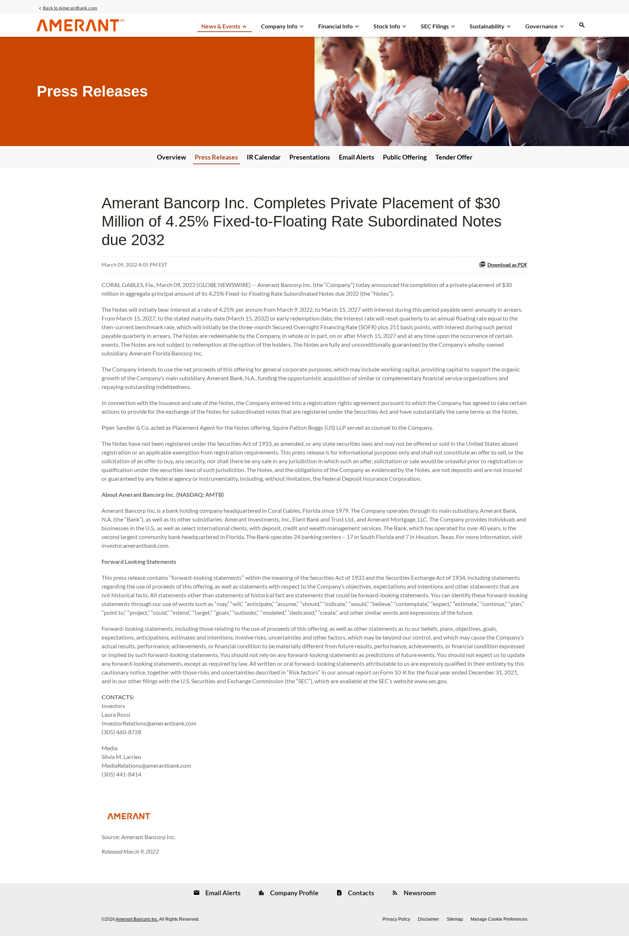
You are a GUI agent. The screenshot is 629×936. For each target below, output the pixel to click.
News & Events (220, 26)
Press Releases (216, 157)
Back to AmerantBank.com (70, 7)
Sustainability (487, 26)
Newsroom (419, 893)
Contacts (360, 893)
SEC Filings (435, 26)
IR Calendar (264, 157)
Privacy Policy (396, 919)
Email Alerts (356, 157)
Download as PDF (507, 264)
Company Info (279, 26)
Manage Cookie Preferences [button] (499, 919)
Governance (541, 26)
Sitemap (455, 919)
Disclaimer (428, 919)
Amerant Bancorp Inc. (137, 919)
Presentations (309, 157)
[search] (582, 29)
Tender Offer (453, 157)
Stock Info (386, 26)
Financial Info (335, 26)
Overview (171, 157)
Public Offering (405, 157)
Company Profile (294, 893)
